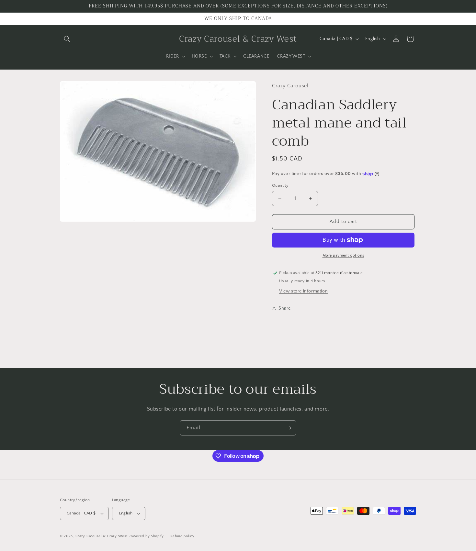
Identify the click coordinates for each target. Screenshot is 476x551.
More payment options (343, 255)
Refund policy (182, 536)
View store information (303, 291)
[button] (67, 39)
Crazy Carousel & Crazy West (101, 536)
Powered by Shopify (146, 536)
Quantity (280, 185)
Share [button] (284, 308)
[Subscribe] (289, 427)
